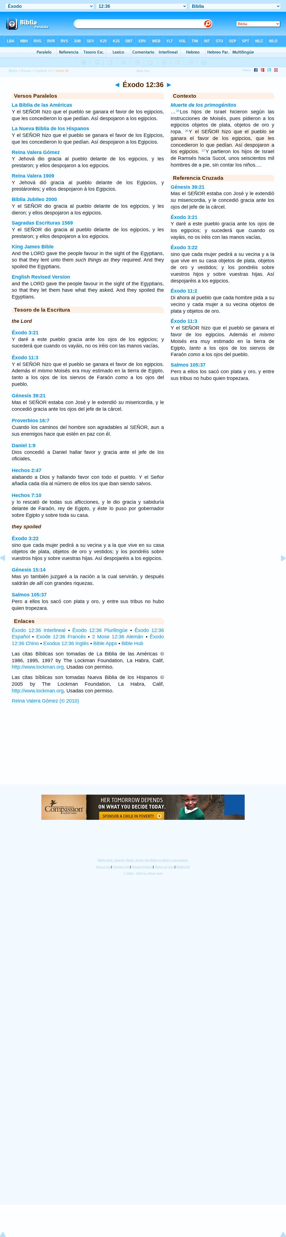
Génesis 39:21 (29, 395)
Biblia (13, 71)
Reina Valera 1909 (33, 176)
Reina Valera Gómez (36, 152)
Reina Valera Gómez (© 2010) (45, 701)
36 (186, 130)
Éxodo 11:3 (25, 357)
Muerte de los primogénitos (203, 105)
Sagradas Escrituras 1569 (42, 223)
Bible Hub (132, 643)
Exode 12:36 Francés (61, 636)
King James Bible (33, 246)
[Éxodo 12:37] (279, 570)
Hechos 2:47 (26, 470)
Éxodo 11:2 (184, 291)
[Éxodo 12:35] (7, 570)
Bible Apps (105, 643)
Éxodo (26, 71)
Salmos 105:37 (29, 595)
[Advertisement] (143, 750)
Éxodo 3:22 (25, 538)
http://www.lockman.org (38, 667)
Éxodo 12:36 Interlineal (38, 630)
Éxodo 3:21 (25, 332)
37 (203, 150)
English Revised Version (41, 277)
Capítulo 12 (43, 71)
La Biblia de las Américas (42, 105)
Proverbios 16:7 (30, 420)
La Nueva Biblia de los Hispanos (50, 128)
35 (177, 111)
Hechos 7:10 (26, 495)
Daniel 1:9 (23, 445)
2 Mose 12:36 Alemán (118, 636)
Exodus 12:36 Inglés (66, 643)
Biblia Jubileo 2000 (34, 199)
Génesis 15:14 (29, 570)
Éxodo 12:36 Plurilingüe (100, 630)
